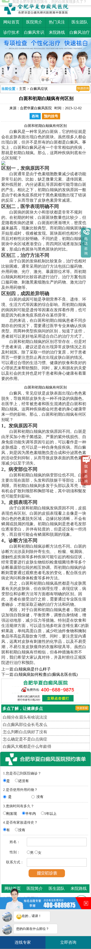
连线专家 (23, 942)
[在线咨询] (82, 88)
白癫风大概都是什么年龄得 (27, 745)
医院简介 (34, 22)
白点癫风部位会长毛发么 (25, 723)
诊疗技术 (11, 32)
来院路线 (57, 32)
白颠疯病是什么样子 (32, 668)
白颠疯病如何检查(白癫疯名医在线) (46, 673)
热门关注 (57, 22)
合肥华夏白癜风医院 (36, 107)
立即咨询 (70, 940)
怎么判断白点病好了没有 (25, 730)
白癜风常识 (34, 32)
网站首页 (11, 22)
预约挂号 (51, 115)
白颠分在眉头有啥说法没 (25, 716)
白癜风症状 (39, 87)
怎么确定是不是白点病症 (25, 738)
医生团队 (80, 22)
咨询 (35, 115)
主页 (22, 87)
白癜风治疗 (80, 32)
